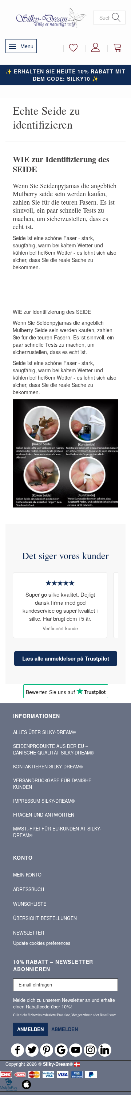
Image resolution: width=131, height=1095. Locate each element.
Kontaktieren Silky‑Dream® (48, 766)
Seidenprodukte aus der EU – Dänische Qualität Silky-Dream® (53, 749)
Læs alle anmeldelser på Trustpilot (65, 658)
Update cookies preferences (41, 943)
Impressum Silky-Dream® (44, 801)
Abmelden (64, 1029)
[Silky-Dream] (49, 17)
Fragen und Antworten (43, 814)
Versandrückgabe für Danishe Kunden (52, 783)
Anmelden (30, 1029)
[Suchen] (116, 18)
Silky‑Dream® (58, 1064)
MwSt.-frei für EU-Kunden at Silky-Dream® (57, 832)
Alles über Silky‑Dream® (44, 732)
